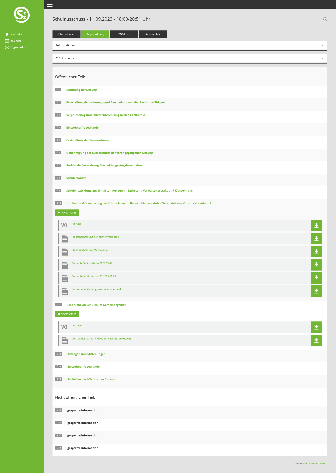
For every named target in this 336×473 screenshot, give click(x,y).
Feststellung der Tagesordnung (87, 140)
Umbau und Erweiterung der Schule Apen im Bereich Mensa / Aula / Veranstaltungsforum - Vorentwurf (139, 203)
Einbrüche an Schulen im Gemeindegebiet (96, 305)
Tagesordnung (95, 34)
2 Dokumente (65, 58)
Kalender (15, 41)
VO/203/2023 (68, 314)
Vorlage (77, 223)
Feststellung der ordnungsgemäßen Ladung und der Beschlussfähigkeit (116, 102)
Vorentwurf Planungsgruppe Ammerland (96, 289)
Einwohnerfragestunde (82, 127)
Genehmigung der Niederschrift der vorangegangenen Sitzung (109, 153)
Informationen (66, 34)
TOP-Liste (124, 34)
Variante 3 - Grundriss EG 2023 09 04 (94, 276)
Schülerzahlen (76, 178)
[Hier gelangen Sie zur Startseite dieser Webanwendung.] (22, 15)
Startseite (16, 34)
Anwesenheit (153, 34)
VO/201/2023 (68, 212)
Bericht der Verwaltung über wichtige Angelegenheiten (104, 165)
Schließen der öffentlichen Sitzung (91, 379)
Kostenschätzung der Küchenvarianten (95, 237)
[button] (22, 47)
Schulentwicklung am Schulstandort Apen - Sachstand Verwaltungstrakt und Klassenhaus (129, 190)
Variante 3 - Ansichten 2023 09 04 (92, 263)
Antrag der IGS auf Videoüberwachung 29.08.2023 (101, 338)
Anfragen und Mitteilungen (86, 354)
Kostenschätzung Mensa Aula (90, 250)
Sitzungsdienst (316, 463)
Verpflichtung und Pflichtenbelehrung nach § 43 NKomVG (106, 115)
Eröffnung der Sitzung (81, 90)
